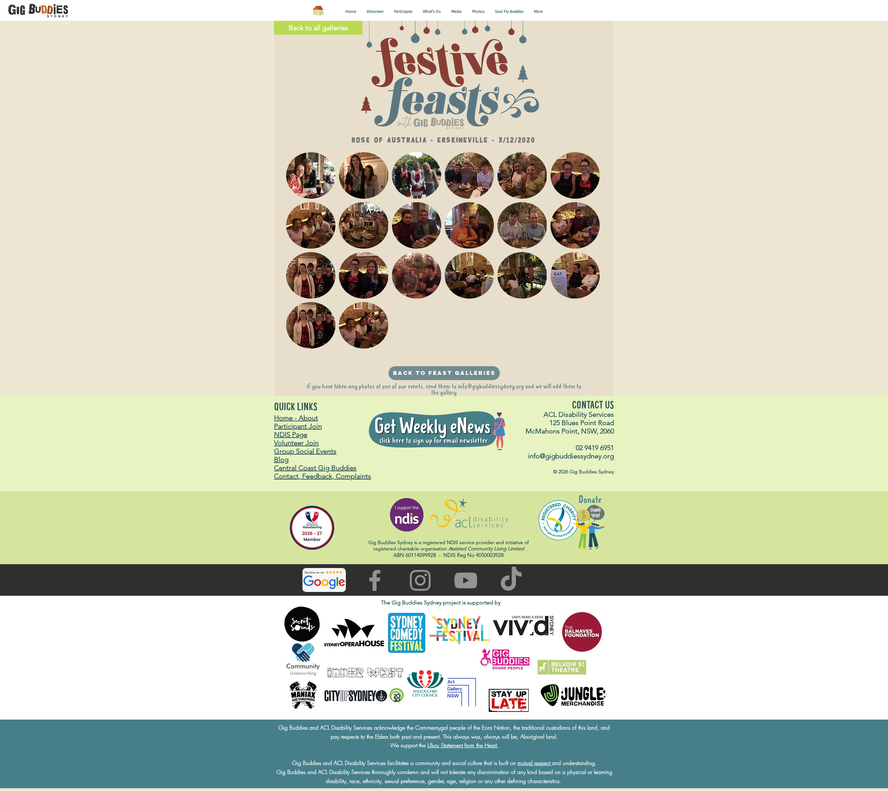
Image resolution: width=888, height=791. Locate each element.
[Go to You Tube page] (466, 580)
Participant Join (298, 426)
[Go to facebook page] (375, 580)
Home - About (296, 418)
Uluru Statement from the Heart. (462, 745)
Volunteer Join (296, 443)
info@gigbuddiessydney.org (491, 387)
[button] (350, 11)
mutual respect (535, 763)
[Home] (317, 11)
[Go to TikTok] (511, 580)
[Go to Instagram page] (420, 580)
